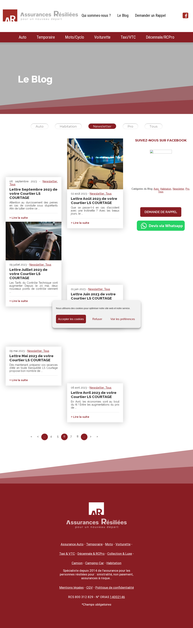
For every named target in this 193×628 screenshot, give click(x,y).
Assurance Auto (72, 544)
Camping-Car (94, 563)
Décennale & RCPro (91, 553)
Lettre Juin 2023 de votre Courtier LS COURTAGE (93, 296)
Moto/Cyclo (74, 37)
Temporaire (46, 37)
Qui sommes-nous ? (96, 15)
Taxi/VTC (128, 37)
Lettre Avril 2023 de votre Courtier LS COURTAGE (93, 394)
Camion (77, 563)
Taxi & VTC (67, 553)
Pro (130, 126)
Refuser (97, 319)
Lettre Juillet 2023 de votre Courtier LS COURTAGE (28, 273)
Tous (153, 126)
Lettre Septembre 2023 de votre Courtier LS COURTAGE (33, 193)
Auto (22, 37)
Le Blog (123, 15)
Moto (109, 544)
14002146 (117, 597)
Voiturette (102, 37)
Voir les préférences (122, 319)
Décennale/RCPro (160, 37)
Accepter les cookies (71, 319)
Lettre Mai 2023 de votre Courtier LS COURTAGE (31, 358)
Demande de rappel (161, 212)
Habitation (68, 126)
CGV (89, 587)
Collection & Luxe (119, 553)
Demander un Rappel (150, 15)
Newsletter (102, 126)
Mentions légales (71, 587)
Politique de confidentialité (114, 587)
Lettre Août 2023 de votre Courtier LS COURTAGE (94, 200)
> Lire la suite (18, 217)
